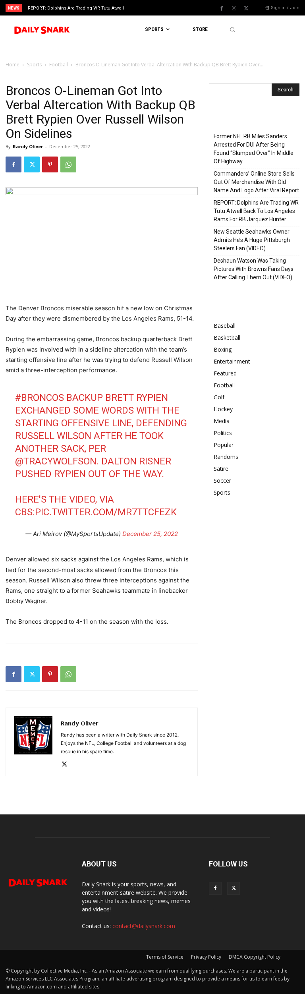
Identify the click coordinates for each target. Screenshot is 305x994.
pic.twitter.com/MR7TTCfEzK (106, 512)
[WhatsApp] (68, 164)
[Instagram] (234, 8)
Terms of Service (164, 956)
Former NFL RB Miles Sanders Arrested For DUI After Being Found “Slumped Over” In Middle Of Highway (253, 148)
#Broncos (39, 397)
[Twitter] (246, 8)
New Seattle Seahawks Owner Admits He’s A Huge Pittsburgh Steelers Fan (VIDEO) (252, 239)
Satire (221, 468)
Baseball (225, 325)
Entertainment (232, 361)
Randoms (226, 456)
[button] (232, 30)
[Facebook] (221, 8)
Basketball (227, 337)
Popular (224, 445)
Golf (219, 397)
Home (12, 64)
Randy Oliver (28, 146)
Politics (223, 433)
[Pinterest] (50, 164)
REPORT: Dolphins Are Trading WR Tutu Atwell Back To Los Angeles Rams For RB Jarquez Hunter (256, 210)
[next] (167, 8)
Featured (225, 373)
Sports (34, 64)
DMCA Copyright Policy (254, 956)
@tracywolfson (56, 461)
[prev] (155, 8)
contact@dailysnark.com (143, 926)
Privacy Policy (206, 956)
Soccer (222, 480)
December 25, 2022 (150, 534)
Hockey (223, 409)
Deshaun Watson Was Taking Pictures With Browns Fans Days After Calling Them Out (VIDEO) (253, 268)
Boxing (223, 349)
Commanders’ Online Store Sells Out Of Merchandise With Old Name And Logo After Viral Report (256, 181)
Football (58, 64)
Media (222, 421)
